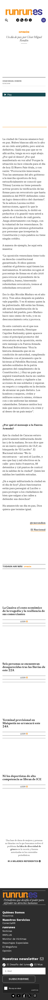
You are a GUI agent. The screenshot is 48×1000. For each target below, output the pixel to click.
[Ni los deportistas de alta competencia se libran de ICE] (24, 757)
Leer (22, 621)
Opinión (24, 32)
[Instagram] (35, 996)
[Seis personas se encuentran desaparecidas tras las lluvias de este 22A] (24, 645)
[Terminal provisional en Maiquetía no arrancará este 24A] (24, 701)
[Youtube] (18, 996)
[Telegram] (18, 20)
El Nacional (38, 529)
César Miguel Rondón (11, 81)
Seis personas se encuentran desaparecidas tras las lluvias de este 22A (23, 667)
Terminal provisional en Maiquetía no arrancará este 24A (21, 723)
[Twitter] (29, 996)
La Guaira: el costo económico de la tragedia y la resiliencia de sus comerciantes (23, 611)
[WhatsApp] (22, 20)
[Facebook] (26, 20)
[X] (30, 20)
